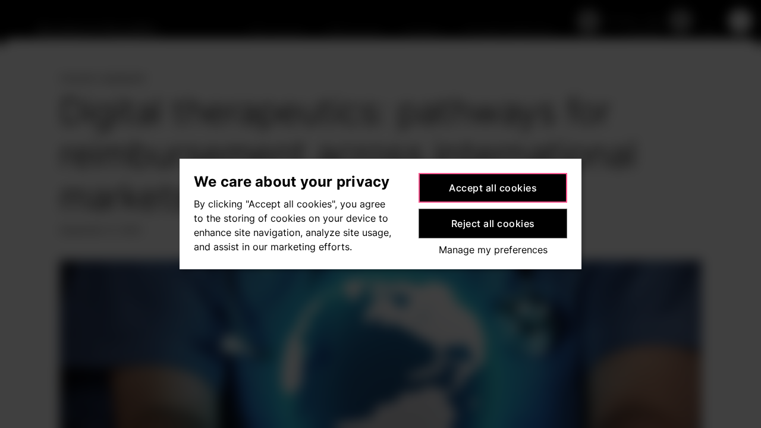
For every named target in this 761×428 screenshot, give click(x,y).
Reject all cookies (493, 223)
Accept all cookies (493, 188)
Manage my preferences (493, 249)
